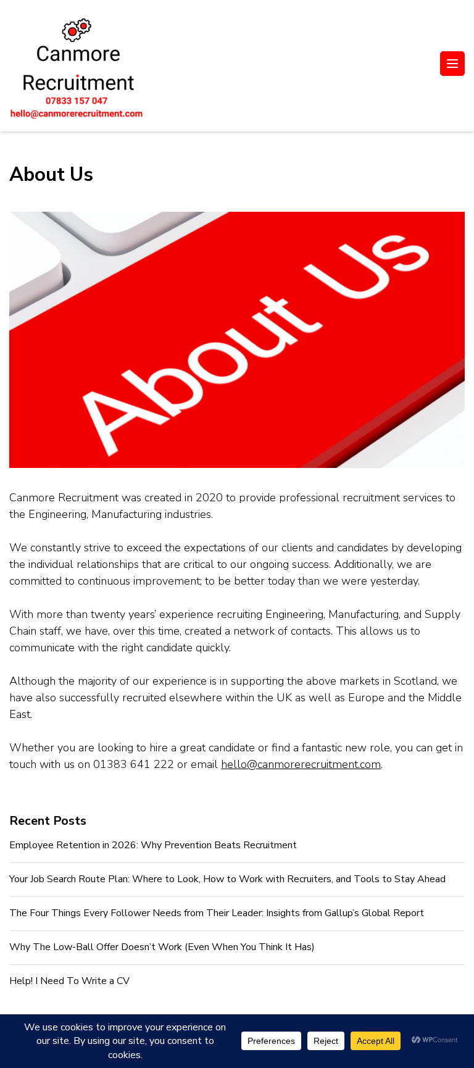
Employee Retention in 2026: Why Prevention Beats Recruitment (153, 845)
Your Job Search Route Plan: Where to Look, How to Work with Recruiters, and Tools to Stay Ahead (227, 879)
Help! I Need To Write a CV (69, 981)
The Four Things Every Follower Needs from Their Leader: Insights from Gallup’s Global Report (216, 913)
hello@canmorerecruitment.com (301, 764)
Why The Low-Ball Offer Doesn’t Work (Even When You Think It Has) (162, 947)
